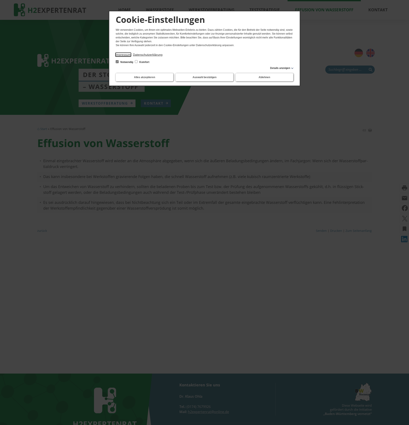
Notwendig (127, 62)
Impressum (123, 54)
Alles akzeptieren (144, 77)
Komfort (144, 62)
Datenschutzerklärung (148, 54)
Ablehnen (264, 77)
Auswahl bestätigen (204, 77)
